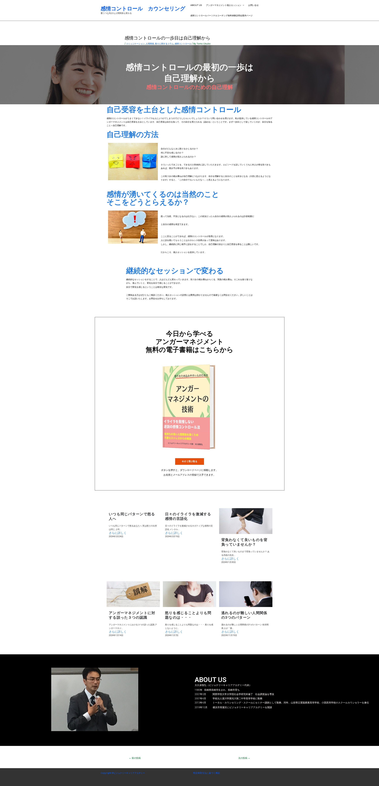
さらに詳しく (118, 533)
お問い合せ (253, 5)
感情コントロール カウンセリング (143, 8)
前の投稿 (135, 758)
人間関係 (150, 43)
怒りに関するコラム (164, 43)
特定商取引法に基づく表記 (206, 773)
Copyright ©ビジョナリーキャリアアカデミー (123, 773)
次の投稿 (244, 758)
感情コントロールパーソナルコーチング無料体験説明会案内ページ (221, 15)
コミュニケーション (135, 43)
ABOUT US (196, 5)
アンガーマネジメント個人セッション (223, 5)
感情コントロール (183, 43)
